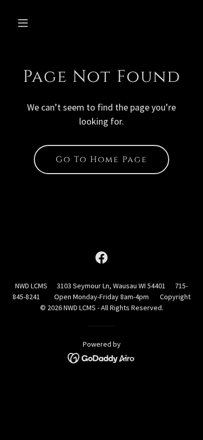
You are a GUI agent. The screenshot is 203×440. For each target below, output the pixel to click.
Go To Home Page (101, 159)
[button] (32, 23)
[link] (101, 257)
